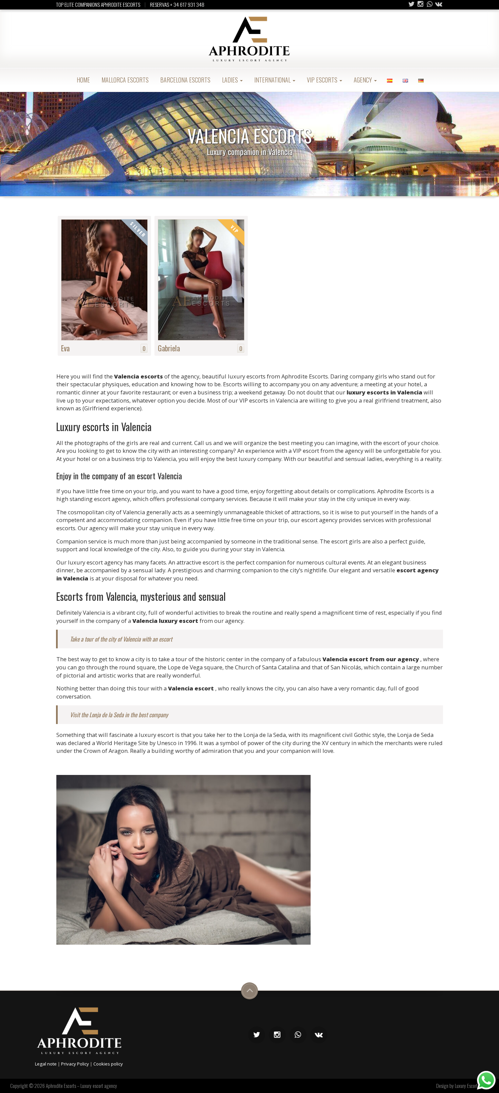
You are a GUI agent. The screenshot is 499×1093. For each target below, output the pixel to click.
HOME (82, 79)
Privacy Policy (75, 1064)
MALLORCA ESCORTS (124, 79)
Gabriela (169, 347)
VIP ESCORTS (322, 79)
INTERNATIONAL (272, 79)
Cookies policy (108, 1064)
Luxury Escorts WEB (472, 1085)
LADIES (230, 79)
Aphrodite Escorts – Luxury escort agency (81, 1085)
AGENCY (362, 79)
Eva (65, 347)
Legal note (46, 1064)
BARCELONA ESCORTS (184, 79)
